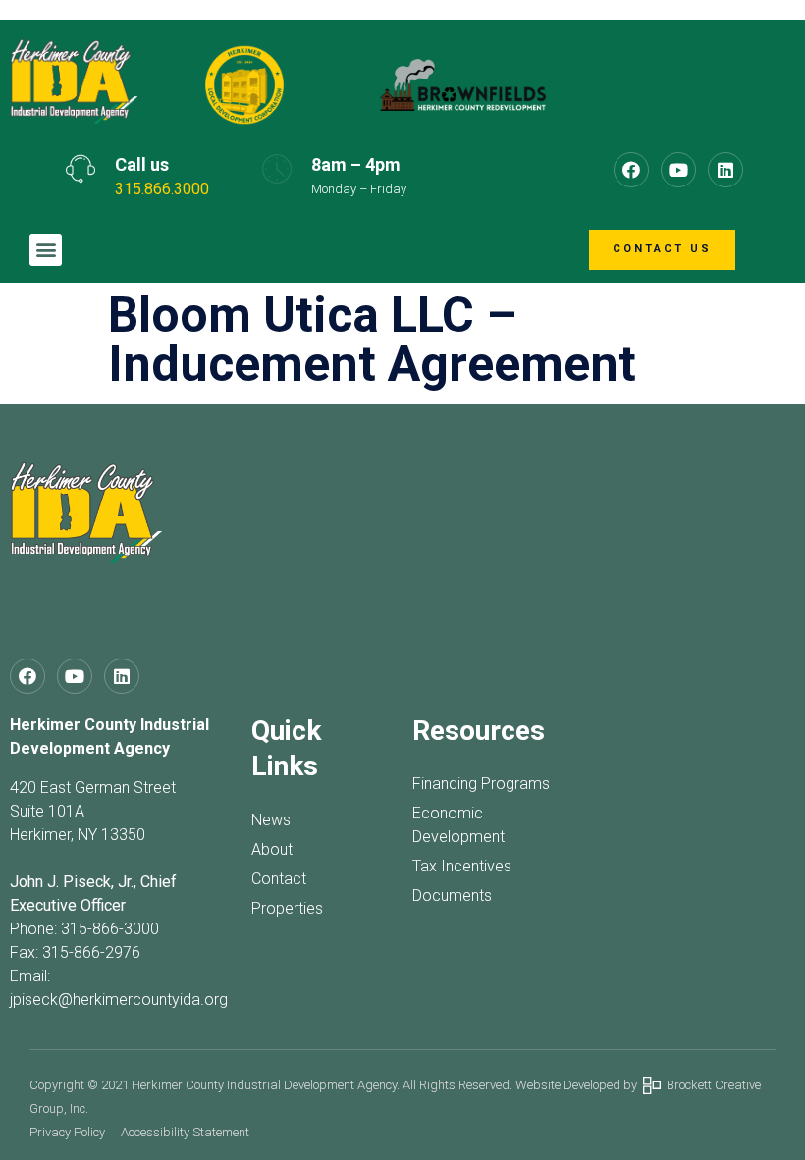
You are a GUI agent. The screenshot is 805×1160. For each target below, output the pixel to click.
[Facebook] (631, 169)
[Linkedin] (725, 169)
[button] (45, 250)
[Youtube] (678, 169)
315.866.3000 (162, 189)
